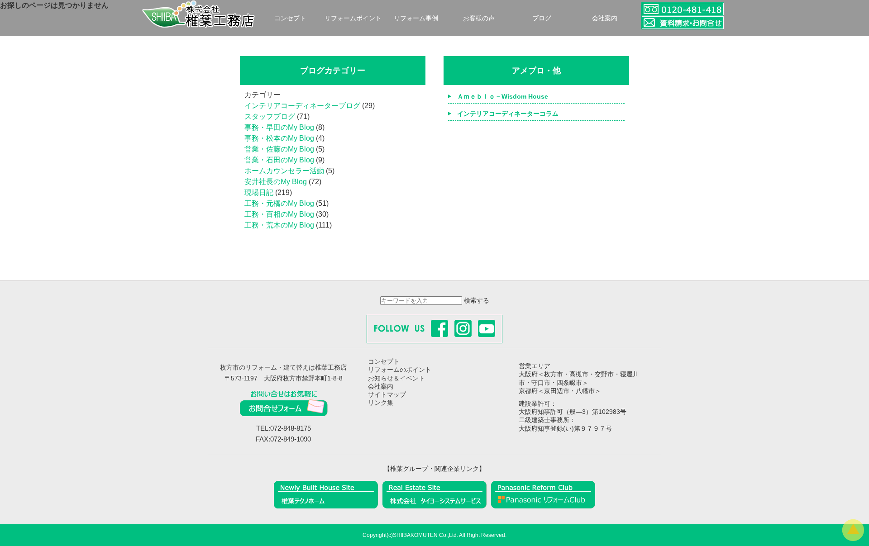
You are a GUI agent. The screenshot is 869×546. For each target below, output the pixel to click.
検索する (476, 300)
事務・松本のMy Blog (279, 138)
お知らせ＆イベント (396, 378)
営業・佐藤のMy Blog (279, 149)
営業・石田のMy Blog (279, 160)
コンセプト (290, 18)
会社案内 (604, 18)
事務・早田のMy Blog (279, 127)
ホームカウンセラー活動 (284, 171)
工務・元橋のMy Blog (279, 203)
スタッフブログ (269, 116)
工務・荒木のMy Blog (279, 225)
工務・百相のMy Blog (279, 214)
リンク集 (380, 402)
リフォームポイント (353, 18)
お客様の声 (479, 18)
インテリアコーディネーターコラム (508, 113)
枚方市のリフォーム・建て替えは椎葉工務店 (283, 367)
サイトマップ (387, 394)
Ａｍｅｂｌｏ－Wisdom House (502, 96)
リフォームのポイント (399, 369)
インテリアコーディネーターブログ (302, 105)
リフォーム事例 (416, 18)
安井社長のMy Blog (275, 181)
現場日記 (258, 192)
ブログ (541, 18)
